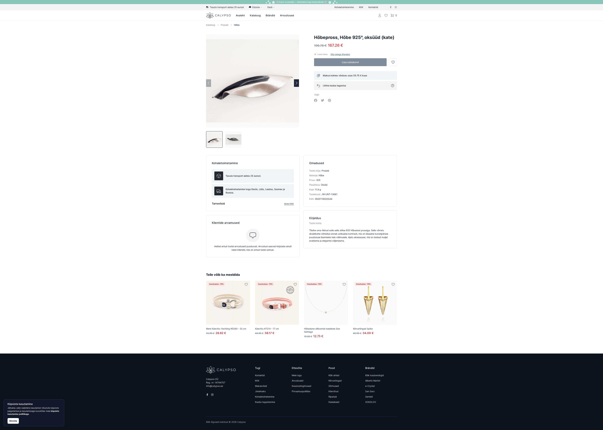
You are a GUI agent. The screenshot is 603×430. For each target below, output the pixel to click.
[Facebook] (390, 7)
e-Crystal (370, 386)
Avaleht (240, 15)
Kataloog (255, 15)
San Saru (370, 391)
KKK (361, 7)
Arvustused (287, 15)
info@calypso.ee (214, 386)
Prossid (224, 25)
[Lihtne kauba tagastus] (392, 85)
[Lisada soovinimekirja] (246, 284)
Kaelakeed (334, 402)
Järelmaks (260, 391)
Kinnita (13, 420)
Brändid (270, 15)
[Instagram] (395, 7)
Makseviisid (261, 386)
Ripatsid (333, 396)
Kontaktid (373, 7)
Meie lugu (297, 375)
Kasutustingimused (301, 386)
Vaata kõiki (289, 204)
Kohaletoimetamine (344, 7)
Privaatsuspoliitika (301, 391)
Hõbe (236, 25)
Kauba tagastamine (265, 402)
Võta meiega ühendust (340, 54)
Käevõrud (333, 391)
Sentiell (369, 396)
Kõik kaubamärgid (374, 375)
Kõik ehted (334, 375)
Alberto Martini (372, 380)
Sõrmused (334, 386)
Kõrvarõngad (335, 380)
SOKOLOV (370, 402)
